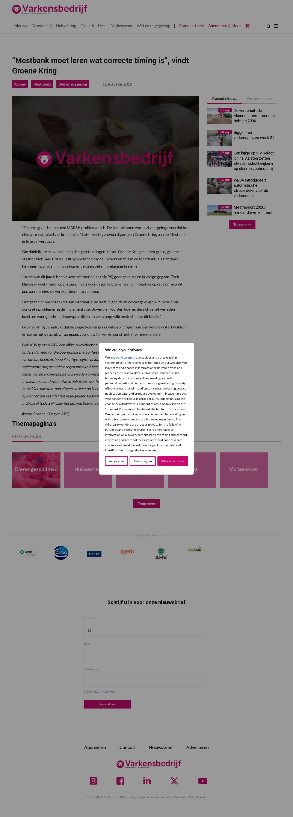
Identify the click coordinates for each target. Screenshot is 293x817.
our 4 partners (125, 357)
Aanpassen (116, 461)
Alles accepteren (172, 461)
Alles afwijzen (143, 461)
